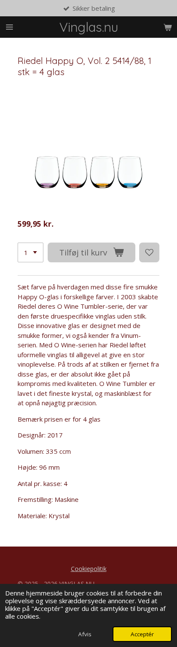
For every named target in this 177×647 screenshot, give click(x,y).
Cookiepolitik (89, 569)
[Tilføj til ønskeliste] (149, 253)
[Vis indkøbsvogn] (167, 27)
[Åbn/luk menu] (9, 27)
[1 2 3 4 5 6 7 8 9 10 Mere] (30, 253)
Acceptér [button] (142, 634)
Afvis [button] (85, 634)
